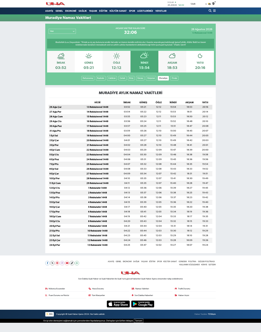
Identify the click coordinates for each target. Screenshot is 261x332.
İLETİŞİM (212, 265)
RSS (51, 314)
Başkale (100, 78)
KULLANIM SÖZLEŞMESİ (189, 265)
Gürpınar (151, 78)
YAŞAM (93, 11)
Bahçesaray (88, 78)
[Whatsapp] (77, 263)
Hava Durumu (98, 289)
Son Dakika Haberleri (144, 295)
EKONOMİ (70, 11)
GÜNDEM (183, 261)
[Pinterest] (57, 263)
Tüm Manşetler (98, 295)
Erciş (131, 78)
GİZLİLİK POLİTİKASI (206, 261)
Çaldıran (112, 78)
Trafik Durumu (184, 289)
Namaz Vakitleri (142, 289)
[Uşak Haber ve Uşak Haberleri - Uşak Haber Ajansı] (55, 4)
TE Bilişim (212, 314)
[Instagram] (62, 263)
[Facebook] (47, 263)
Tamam (138, 321)
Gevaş (140, 78)
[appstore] (118, 304)
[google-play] (143, 304)
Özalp (174, 78)
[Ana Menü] (214, 11)
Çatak (122, 78)
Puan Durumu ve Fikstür (58, 295)
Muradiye (163, 78)
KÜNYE (204, 265)
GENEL (59, 11)
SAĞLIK (83, 11)
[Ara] (210, 11)
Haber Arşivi (183, 295)
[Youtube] (67, 263)
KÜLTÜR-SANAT (118, 11)
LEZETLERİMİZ (145, 11)
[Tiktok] (72, 263)
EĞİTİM (103, 11)
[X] (52, 263)
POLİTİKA (192, 261)
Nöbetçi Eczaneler (57, 289)
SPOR (132, 11)
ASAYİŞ (49, 11)
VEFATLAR (160, 11)
